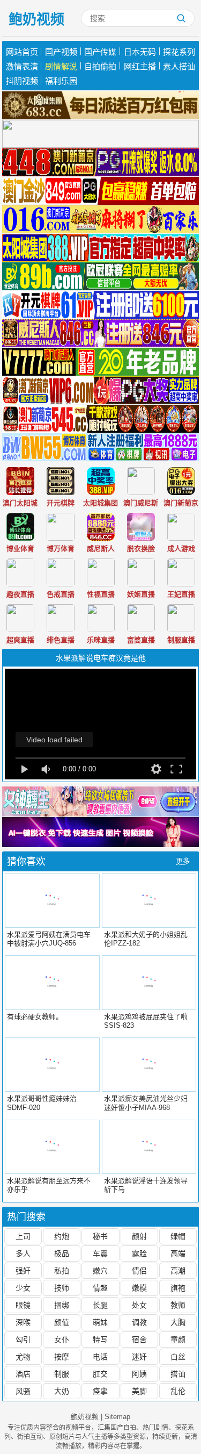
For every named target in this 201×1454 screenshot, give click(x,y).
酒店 (23, 1374)
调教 (139, 1322)
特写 (100, 1339)
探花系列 (179, 51)
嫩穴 (100, 1270)
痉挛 (100, 1391)
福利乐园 (61, 80)
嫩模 (139, 1288)
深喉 (23, 1322)
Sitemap (117, 1417)
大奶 (61, 1391)
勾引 (23, 1339)
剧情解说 (61, 66)
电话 (100, 1356)
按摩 (61, 1356)
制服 (61, 1374)
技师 (61, 1288)
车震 (100, 1253)
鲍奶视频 (36, 19)
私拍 (61, 1270)
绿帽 (177, 1236)
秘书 (100, 1236)
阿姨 (139, 1374)
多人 (23, 1253)
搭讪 (177, 1374)
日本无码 (140, 51)
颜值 (61, 1322)
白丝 (177, 1356)
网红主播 (140, 66)
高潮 (177, 1270)
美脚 (139, 1391)
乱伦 (177, 1391)
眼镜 (23, 1305)
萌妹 (100, 1322)
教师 (177, 1305)
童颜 (177, 1339)
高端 (177, 1253)
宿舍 (139, 1339)
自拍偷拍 (100, 66)
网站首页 (22, 51)
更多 (183, 861)
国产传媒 (100, 51)
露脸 (139, 1253)
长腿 (100, 1305)
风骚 (23, 1391)
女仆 (61, 1339)
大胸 (177, 1322)
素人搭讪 (179, 66)
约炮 (61, 1236)
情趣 (100, 1288)
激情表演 (22, 66)
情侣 (139, 1270)
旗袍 (177, 1288)
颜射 (139, 1236)
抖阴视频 (22, 80)
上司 (23, 1236)
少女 (23, 1288)
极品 (61, 1253)
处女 (139, 1305)
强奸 (23, 1270)
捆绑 (61, 1305)
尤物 (23, 1356)
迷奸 (139, 1356)
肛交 (100, 1374)
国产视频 (61, 51)
